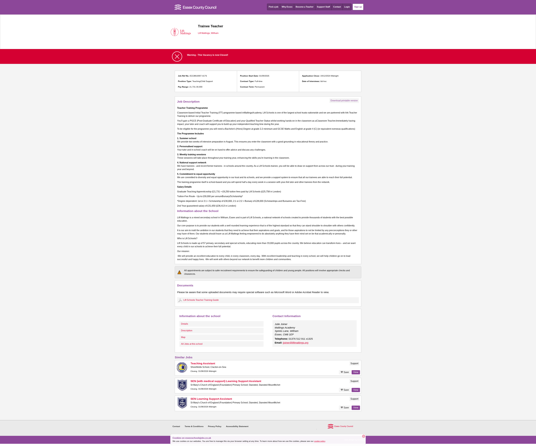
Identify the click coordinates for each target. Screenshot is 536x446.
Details (184, 324)
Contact (337, 7)
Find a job (273, 7)
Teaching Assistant (203, 363)
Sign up (358, 7)
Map (183, 337)
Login (347, 7)
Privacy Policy (214, 426)
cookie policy (319, 441)
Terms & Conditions (194, 426)
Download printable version (344, 100)
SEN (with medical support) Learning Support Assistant (226, 381)
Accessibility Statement (237, 426)
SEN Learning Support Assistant (211, 398)
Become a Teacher (305, 7)
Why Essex (287, 7)
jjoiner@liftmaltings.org (295, 342)
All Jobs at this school (192, 344)
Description (186, 330)
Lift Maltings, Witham (208, 33)
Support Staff (323, 7)
